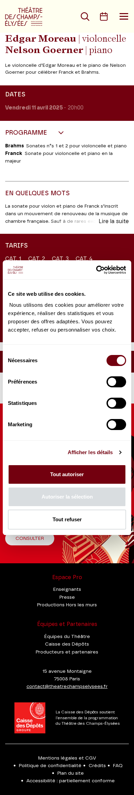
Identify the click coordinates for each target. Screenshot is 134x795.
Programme (27, 133)
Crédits (97, 765)
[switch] (116, 381)
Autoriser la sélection (67, 497)
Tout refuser (67, 519)
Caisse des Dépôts (67, 644)
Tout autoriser (67, 474)
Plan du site (70, 773)
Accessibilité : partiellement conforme (70, 780)
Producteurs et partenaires (67, 652)
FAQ (118, 765)
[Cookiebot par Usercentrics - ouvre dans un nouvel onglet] (96, 269)
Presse (67, 597)
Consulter (29, 538)
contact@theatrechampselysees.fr (67, 686)
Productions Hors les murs (67, 605)
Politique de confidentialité (50, 765)
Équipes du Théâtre (67, 636)
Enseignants (67, 589)
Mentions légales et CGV (67, 758)
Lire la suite (114, 221)
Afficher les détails (90, 452)
